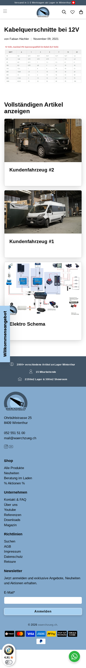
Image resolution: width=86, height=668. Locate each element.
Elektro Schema (27, 324)
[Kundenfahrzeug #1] (43, 212)
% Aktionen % (14, 483)
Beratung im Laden (18, 478)
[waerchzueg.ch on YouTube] (11, 448)
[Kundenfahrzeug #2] (43, 140)
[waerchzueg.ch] (43, 12)
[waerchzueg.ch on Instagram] (6, 448)
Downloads (12, 520)
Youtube (10, 510)
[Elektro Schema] (43, 289)
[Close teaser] (11, 304)
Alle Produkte (14, 468)
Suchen (9, 541)
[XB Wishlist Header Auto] (72, 12)
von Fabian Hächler (16, 38)
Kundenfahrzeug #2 (31, 169)
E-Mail (9, 592)
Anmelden (43, 611)
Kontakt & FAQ (15, 499)
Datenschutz (13, 557)
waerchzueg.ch (47, 624)
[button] (5, 334)
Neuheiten (11, 473)
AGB (7, 546)
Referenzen (12, 515)
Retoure (10, 562)
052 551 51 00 (14, 433)
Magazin (10, 525)
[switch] (8, 662)
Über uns (11, 505)
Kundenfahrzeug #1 (31, 241)
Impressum (12, 551)
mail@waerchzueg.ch (20, 438)
